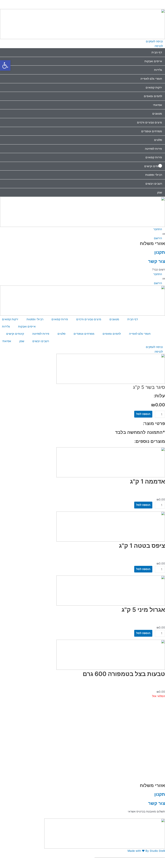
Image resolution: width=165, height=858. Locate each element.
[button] (82, 2)
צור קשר (156, 261)
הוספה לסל (143, 414)
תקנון (159, 252)
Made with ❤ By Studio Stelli (146, 850)
